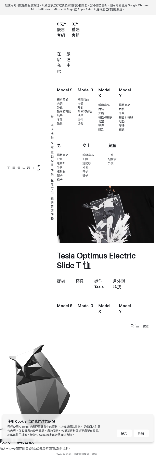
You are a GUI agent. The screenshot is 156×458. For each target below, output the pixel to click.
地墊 (60, 115)
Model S (65, 89)
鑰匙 (60, 123)
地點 (94, 454)
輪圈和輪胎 (64, 111)
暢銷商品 (62, 99)
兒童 (112, 145)
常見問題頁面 (45, 448)
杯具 (80, 281)
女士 (86, 145)
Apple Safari (85, 9)
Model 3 (85, 89)
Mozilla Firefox (41, 9)
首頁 (25, 448)
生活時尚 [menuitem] (52, 186)
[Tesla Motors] (18, 167)
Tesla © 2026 (64, 454)
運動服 (61, 171)
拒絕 (141, 433)
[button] (132, 326)
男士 (61, 145)
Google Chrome (138, 5)
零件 (60, 119)
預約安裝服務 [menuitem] (52, 208)
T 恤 (59, 159)
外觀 (60, 107)
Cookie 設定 (44, 434)
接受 (124, 433)
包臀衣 (112, 159)
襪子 (60, 179)
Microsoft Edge (63, 9)
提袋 (61, 281)
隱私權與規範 (81, 454)
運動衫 (61, 163)
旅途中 (68, 60)
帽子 (60, 175)
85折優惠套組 (61, 30)
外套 (60, 167)
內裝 (60, 103)
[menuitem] (137, 326)
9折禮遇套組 (76, 30)
